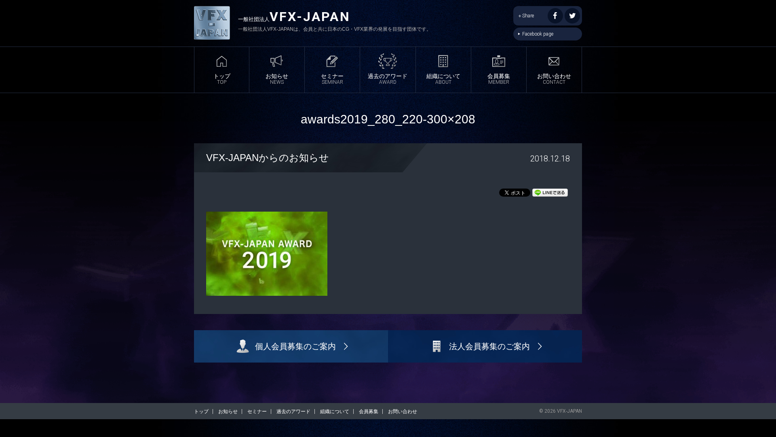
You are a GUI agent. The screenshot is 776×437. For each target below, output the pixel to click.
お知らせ (277, 79)
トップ (221, 79)
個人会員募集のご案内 (295, 346)
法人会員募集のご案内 (489, 346)
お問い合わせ (554, 79)
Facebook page (537, 34)
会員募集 (498, 79)
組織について (443, 79)
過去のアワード (387, 79)
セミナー (332, 79)
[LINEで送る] (550, 192)
